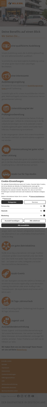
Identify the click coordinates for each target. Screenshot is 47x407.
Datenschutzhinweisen (37, 196)
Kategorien (12, 202)
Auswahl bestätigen (12, 221)
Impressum (7, 198)
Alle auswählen (23, 225)
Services (35, 202)
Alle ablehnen (35, 221)
